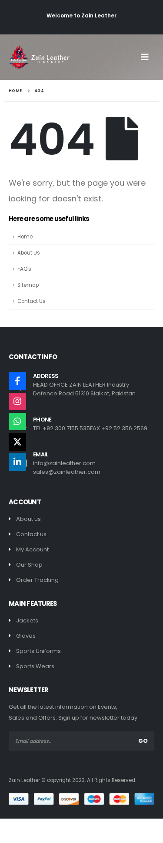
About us (28, 519)
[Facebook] (17, 381)
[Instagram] (17, 401)
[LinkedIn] (17, 462)
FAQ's (24, 268)
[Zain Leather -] (39, 57)
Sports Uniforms (38, 651)
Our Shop (29, 565)
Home (25, 236)
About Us (28, 252)
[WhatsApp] (17, 421)
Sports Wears (35, 666)
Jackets (27, 620)
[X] (17, 442)
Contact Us (31, 301)
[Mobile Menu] (147, 57)
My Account (32, 549)
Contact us (31, 534)
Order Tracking (37, 580)
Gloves (26, 636)
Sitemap (28, 285)
